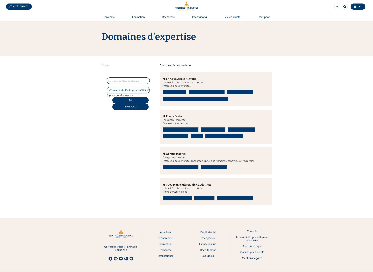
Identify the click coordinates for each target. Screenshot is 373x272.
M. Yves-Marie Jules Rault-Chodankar (187, 184)
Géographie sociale (174, 92)
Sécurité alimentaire (213, 129)
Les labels (208, 256)
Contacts (252, 231)
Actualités (165, 232)
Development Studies (240, 92)
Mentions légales (252, 258)
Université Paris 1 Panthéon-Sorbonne (121, 248)
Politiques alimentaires (241, 129)
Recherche (168, 17)
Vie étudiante (232, 17)
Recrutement (208, 250)
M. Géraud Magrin (174, 153)
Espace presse (207, 244)
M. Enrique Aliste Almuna (180, 78)
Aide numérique (252, 246)
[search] (345, 6)
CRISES (196, 136)
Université (109, 17)
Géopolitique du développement (224, 136)
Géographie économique (177, 197)
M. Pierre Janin (172, 116)
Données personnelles (252, 252)
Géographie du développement (206, 92)
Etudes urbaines (204, 197)
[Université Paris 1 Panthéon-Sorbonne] (186, 6)
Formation (138, 17)
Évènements (165, 238)
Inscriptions (208, 238)
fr (337, 7)
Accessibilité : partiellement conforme (252, 239)
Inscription (264, 17)
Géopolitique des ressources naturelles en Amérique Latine (195, 98)
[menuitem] (108, 17)
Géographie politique (175, 136)
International (199, 17)
